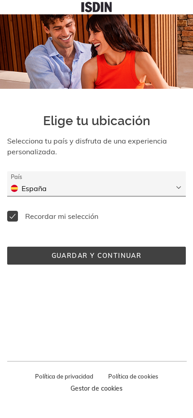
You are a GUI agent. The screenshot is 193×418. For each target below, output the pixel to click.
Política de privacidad (64, 376)
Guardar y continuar (97, 256)
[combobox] (102, 188)
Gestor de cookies (96, 388)
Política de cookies (133, 376)
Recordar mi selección (61, 216)
